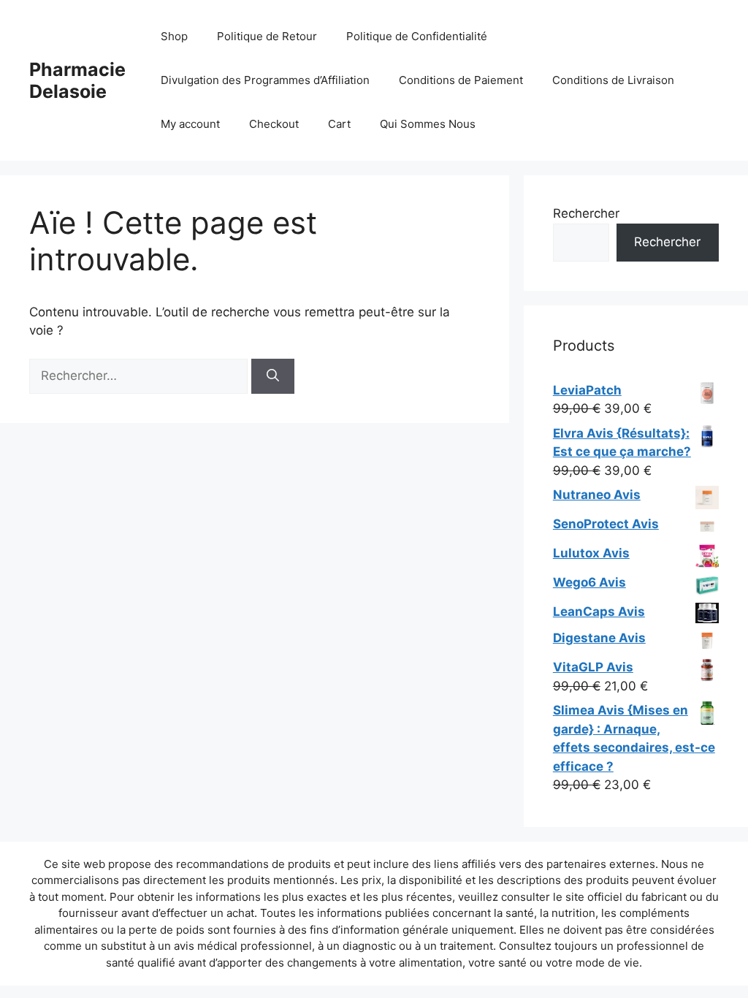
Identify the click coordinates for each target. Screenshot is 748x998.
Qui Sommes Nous (428, 124)
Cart (339, 124)
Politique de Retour (267, 36)
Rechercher (586, 213)
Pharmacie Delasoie (77, 80)
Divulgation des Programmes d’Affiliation (265, 80)
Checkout (274, 124)
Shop (174, 36)
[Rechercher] (272, 376)
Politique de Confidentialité (416, 36)
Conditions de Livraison (613, 80)
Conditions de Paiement (461, 80)
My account (190, 124)
